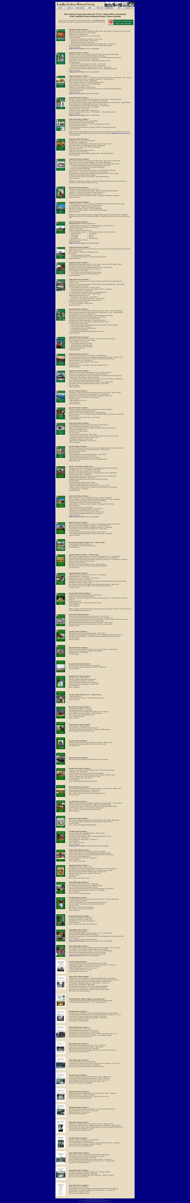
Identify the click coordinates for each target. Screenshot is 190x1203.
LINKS (119, 8)
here (98, 48)
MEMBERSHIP (109, 8)
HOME (60, 8)
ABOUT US (70, 8)
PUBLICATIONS (80, 8)
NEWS (89, 8)
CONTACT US (129, 8)
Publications (98, 20)
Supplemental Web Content (76, 48)
